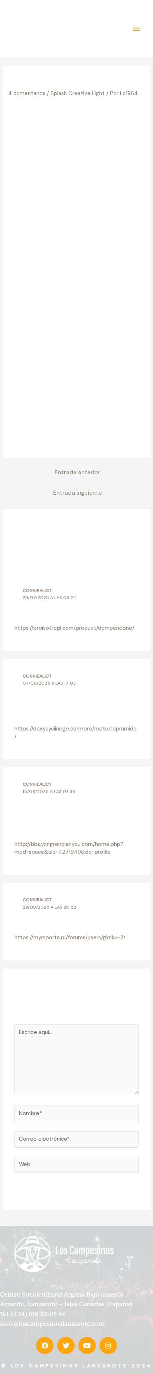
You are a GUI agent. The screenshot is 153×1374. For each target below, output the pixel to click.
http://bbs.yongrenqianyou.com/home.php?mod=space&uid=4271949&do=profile (68, 848)
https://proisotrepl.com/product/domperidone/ (74, 628)
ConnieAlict (37, 591)
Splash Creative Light (78, 93)
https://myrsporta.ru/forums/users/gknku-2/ (70, 937)
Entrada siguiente (77, 493)
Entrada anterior (77, 472)
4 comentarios (26, 93)
